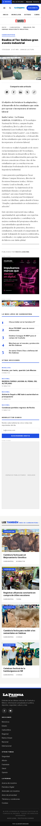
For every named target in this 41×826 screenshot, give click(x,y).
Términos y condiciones (11, 799)
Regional (5, 734)
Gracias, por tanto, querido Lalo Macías (19, 370)
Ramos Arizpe (7, 738)
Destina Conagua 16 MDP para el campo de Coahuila (22, 337)
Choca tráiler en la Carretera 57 (22, 322)
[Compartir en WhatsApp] (6, 92)
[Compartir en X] (27, 92)
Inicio (5, 14)
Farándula (5, 764)
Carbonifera (15, 27)
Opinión (5, 772)
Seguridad (6, 756)
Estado (27, 14)
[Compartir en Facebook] (13, 92)
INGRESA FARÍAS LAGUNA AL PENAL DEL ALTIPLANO (19, 382)
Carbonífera (6, 730)
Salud (4, 768)
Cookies (5, 803)
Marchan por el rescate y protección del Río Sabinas (24, 344)
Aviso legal (12, 818)
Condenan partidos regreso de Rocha (18, 408)
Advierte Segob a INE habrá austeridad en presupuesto (20, 395)
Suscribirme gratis (20, 436)
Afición (4, 760)
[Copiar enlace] (34, 92)
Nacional (5, 742)
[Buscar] (10, 7)
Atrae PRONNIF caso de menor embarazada (21, 329)
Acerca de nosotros (9, 783)
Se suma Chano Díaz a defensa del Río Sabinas (23, 352)
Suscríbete (33, 8)
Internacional (6, 746)
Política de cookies (26, 818)
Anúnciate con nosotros (11, 791)
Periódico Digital (8, 787)
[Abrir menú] (4, 7)
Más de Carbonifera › (29, 523)
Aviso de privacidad (9, 795)
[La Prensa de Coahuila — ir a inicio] (19, 8)
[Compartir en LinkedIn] (20, 92)
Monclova (16, 14)
